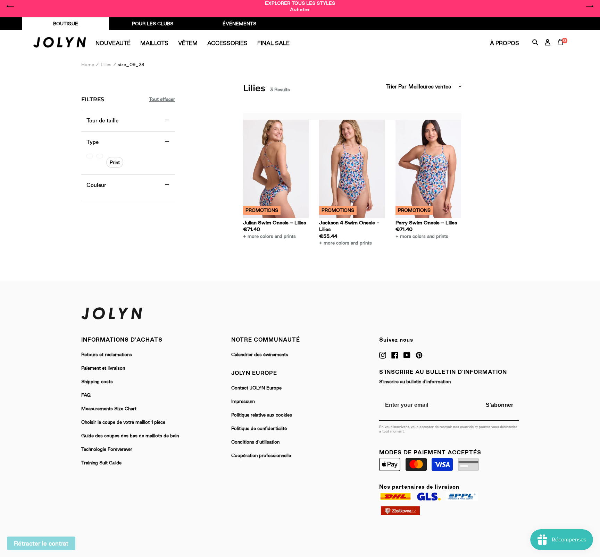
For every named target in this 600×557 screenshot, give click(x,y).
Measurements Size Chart (108, 408)
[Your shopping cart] (562, 50)
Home (87, 64)
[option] (300, 6)
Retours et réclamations (106, 354)
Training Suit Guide (101, 462)
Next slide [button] (589, 6)
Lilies (106, 64)
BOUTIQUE (65, 23)
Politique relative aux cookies (261, 414)
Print (115, 162)
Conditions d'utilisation (255, 441)
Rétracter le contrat (41, 543)
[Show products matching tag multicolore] (99, 156)
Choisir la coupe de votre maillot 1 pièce (123, 422)
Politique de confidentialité (259, 428)
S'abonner (499, 405)
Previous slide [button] (10, 6)
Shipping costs (97, 381)
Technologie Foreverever (106, 449)
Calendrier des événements (259, 354)
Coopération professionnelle (261, 455)
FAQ (86, 395)
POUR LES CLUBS (152, 23)
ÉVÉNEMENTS (239, 23)
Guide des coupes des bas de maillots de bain (130, 435)
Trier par (396, 86)
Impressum (243, 401)
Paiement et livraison (103, 368)
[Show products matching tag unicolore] (89, 156)
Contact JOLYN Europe (256, 387)
